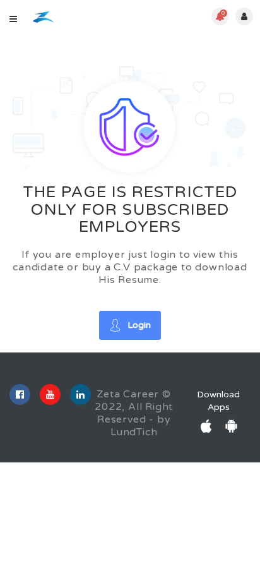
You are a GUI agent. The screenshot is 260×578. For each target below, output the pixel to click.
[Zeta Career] (43, 17)
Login (139, 325)
